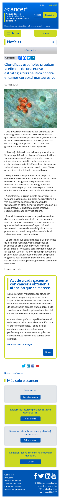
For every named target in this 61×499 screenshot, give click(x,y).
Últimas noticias (30, 50)
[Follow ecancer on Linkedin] (48, 475)
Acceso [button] (37, 14)
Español (53, 4)
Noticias (14, 42)
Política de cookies (13, 480)
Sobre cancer (30, 440)
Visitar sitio (30, 418)
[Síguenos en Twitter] (24, 366)
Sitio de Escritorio (13, 486)
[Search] (53, 42)
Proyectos (9, 477)
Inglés (42, 4)
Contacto (9, 474)
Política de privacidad (14, 489)
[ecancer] (16, 9)
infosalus (17, 268)
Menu (15, 32)
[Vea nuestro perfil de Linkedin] (28, 366)
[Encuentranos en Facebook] (33, 366)
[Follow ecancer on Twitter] (41, 475)
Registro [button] (49, 14)
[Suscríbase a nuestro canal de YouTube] (37, 366)
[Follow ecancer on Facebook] (35, 475)
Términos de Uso (12, 483)
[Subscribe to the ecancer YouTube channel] (54, 475)
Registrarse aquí (30, 397)
